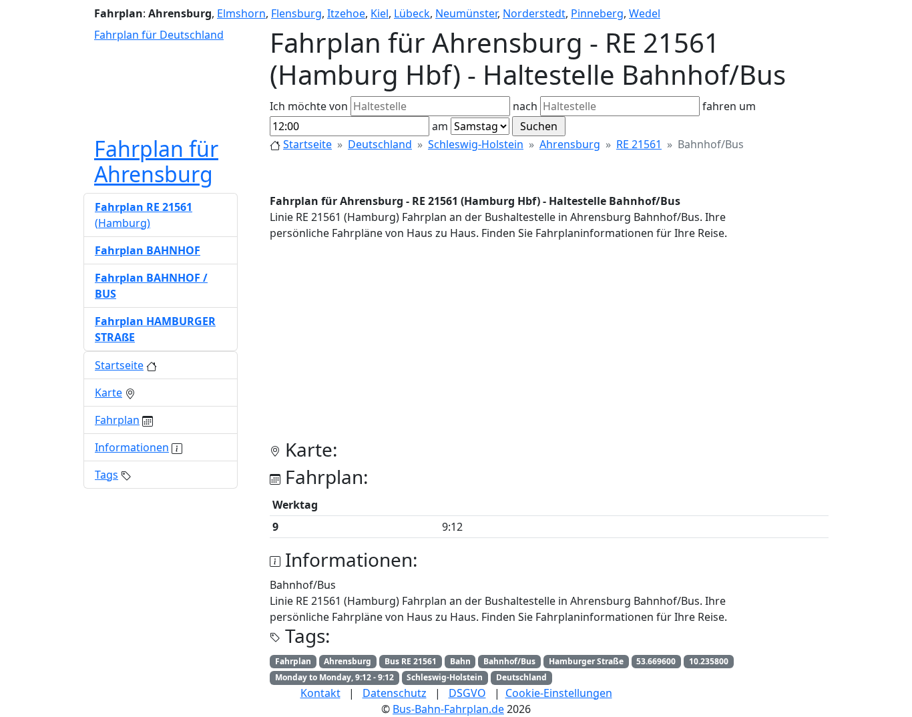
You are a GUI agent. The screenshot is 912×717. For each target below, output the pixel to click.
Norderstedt (534, 13)
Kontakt (320, 693)
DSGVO (467, 693)
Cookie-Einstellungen (558, 693)
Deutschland (380, 144)
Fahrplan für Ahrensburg (156, 161)
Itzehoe (346, 13)
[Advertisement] (549, 345)
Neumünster (466, 13)
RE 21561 (639, 144)
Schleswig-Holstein (475, 144)
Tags (106, 474)
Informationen (132, 447)
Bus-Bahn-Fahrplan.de (448, 709)
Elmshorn (241, 13)
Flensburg (296, 13)
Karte (108, 392)
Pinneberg (597, 13)
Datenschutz (395, 693)
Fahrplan (117, 420)
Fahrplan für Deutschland (159, 34)
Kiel (380, 13)
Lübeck (412, 13)
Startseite (307, 144)
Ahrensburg (569, 144)
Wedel (644, 13)
